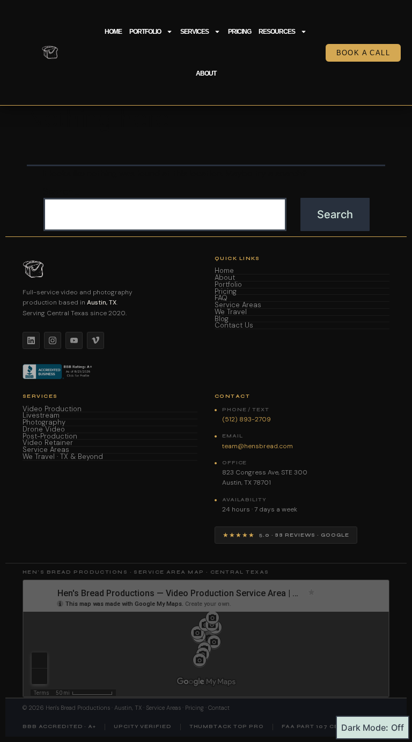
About (206, 73)
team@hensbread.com (257, 446)
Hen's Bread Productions (78, 707)
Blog (222, 319)
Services (194, 31)
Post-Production (50, 436)
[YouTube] (74, 340)
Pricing (239, 31)
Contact (219, 707)
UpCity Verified (143, 726)
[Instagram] (52, 340)
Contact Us (234, 325)
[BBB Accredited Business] (58, 371)
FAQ (221, 298)
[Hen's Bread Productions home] (110, 269)
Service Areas (238, 305)
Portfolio (145, 31)
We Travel (231, 312)
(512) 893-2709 (246, 419)
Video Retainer (48, 443)
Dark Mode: (364, 727)
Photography (44, 422)
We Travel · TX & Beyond (63, 457)
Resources (277, 31)
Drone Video (44, 429)
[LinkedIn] (31, 340)
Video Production (52, 409)
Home (113, 31)
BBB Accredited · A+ (59, 726)
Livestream (41, 415)
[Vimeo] (95, 340)
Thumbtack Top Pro (226, 726)
